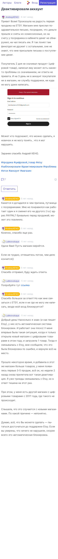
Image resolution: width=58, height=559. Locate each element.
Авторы (7, 2)
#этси (4, 170)
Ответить (9, 188)
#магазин (25, 170)
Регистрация (47, 2)
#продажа (7, 162)
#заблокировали (11, 166)
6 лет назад (27, 198)
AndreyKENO (12, 17)
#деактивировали (32, 166)
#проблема (49, 166)
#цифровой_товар (24, 162)
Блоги (17, 2)
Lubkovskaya (12, 241)
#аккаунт (14, 170)
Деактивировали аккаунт (22, 9)
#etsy (39, 162)
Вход (35, 2)
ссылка (25, 285)
